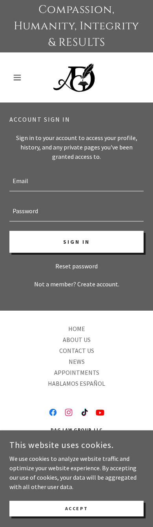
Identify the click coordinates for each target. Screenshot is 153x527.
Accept (76, 508)
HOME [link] (76, 329)
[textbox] (76, 181)
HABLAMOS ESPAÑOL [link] (76, 383)
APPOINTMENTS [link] (76, 372)
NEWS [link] (77, 361)
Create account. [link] (98, 284)
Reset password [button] (76, 266)
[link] (76, 77)
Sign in (76, 241)
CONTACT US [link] (76, 350)
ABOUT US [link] (77, 340)
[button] (19, 77)
